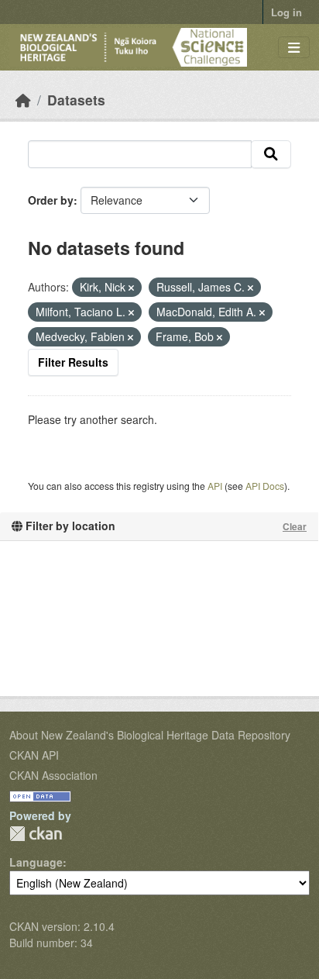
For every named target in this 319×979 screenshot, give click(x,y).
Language (36, 862)
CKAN (35, 834)
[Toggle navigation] (294, 47)
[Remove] (131, 287)
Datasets (76, 99)
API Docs (264, 485)
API (215, 485)
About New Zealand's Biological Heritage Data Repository (149, 735)
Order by (51, 200)
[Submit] (271, 154)
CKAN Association (53, 775)
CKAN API (34, 755)
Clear (295, 526)
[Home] (23, 99)
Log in (286, 12)
